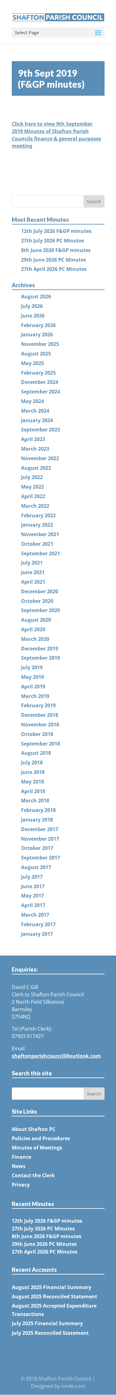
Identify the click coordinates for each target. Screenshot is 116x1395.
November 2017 (40, 838)
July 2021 (32, 562)
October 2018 (37, 734)
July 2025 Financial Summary (47, 1323)
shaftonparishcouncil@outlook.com (56, 1056)
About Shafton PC (33, 1129)
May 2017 (32, 895)
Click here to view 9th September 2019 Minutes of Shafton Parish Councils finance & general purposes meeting (56, 134)
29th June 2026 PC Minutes (53, 259)
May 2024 (32, 401)
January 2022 (37, 524)
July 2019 (32, 667)
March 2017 (35, 914)
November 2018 (40, 724)
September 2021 (40, 553)
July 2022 (32, 477)
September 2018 (40, 743)
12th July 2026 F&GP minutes (56, 231)
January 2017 (37, 934)
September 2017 (40, 857)
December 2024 (39, 382)
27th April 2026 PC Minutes (54, 269)
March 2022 (35, 505)
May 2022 (32, 486)
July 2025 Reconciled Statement (50, 1333)
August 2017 (36, 867)
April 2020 (33, 629)
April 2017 (33, 905)
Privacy (21, 1184)
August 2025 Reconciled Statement (54, 1296)
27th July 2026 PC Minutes (52, 240)
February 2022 (38, 515)
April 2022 (33, 496)
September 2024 (40, 391)
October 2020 (37, 601)
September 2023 (40, 429)
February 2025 (38, 372)
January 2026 (37, 334)
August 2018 (36, 753)
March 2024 (35, 410)
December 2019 (39, 648)
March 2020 (35, 639)
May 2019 (32, 677)
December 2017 (39, 829)
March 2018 (35, 800)
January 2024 (37, 420)
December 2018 (39, 715)
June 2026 (33, 315)
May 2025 (32, 363)
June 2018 (33, 772)
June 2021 (33, 572)
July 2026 (32, 306)
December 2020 (39, 591)
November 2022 (40, 458)
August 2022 (36, 467)
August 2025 (36, 353)
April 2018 (33, 791)
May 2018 (32, 781)
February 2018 (38, 810)
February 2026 (38, 325)
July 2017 (32, 876)
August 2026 (36, 296)
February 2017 (38, 924)
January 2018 (37, 819)
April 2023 (33, 439)
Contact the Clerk (33, 1175)
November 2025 (40, 344)
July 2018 (32, 762)
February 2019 (38, 705)
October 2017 (37, 848)
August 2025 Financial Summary (51, 1287)
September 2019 (40, 657)
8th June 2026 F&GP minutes (56, 250)
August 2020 (36, 619)
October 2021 (37, 543)
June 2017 (33, 886)
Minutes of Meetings (37, 1147)
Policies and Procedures (41, 1138)
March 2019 (35, 696)
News (18, 1166)
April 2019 (33, 686)
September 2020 (40, 610)
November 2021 (40, 534)
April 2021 (33, 581)
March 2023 (35, 448)
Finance (21, 1156)
